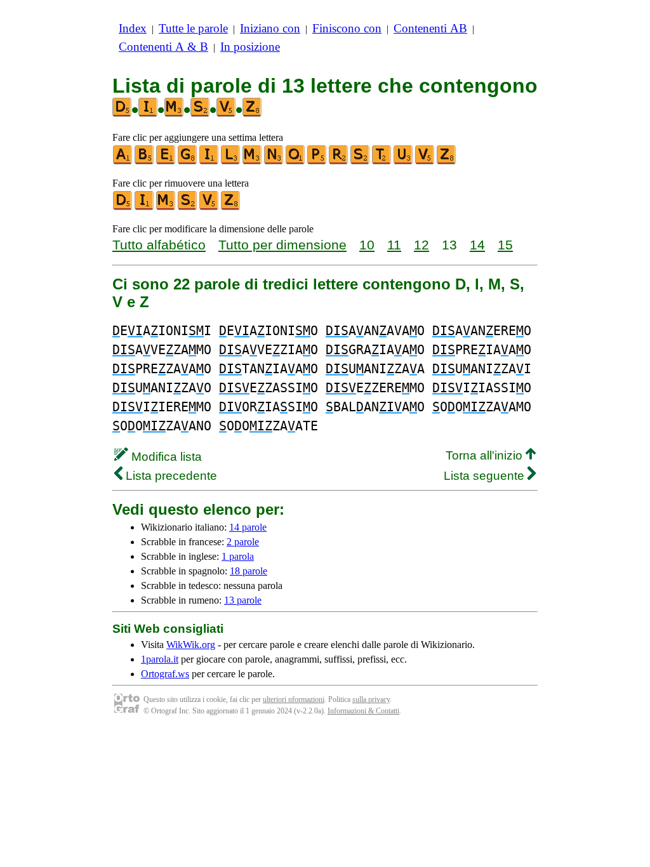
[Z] (447, 161)
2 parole (243, 541)
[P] (317, 161)
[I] (209, 161)
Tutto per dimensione (282, 244)
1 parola (238, 556)
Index (133, 28)
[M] (252, 161)
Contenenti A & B (163, 46)
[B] (145, 161)
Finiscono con (346, 28)
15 (505, 244)
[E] (166, 161)
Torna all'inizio (486, 455)
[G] (188, 161)
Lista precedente (170, 475)
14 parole (248, 527)
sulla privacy (371, 699)
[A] (123, 161)
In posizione (250, 46)
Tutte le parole (193, 28)
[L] (231, 161)
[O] (296, 161)
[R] (339, 161)
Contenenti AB (430, 28)
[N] (274, 161)
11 (394, 244)
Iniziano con (270, 28)
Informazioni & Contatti (363, 710)
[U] (404, 161)
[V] (425, 161)
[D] (123, 207)
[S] (360, 161)
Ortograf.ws (165, 673)
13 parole (243, 600)
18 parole (248, 571)
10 (367, 244)
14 (477, 244)
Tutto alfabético (159, 244)
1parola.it (159, 659)
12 (421, 244)
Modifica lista (165, 456)
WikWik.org (190, 644)
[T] (382, 161)
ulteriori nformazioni (293, 699)
